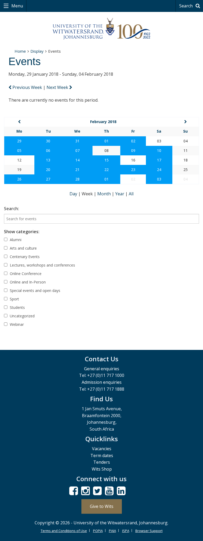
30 (48, 140)
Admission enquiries (102, 382)
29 (19, 140)
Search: (11, 208)
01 (106, 140)
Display (37, 51)
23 (133, 169)
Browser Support (149, 530)
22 (106, 169)
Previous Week (27, 87)
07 (77, 150)
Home (20, 51)
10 (159, 150)
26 (19, 179)
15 (106, 160)
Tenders (101, 462)
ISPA (125, 530)
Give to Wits (101, 506)
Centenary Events (24, 256)
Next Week (58, 87)
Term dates (101, 455)
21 (77, 169)
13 (48, 160)
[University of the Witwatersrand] (101, 29)
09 (133, 150)
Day (74, 194)
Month (104, 194)
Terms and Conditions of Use (64, 530)
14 (77, 160)
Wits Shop (102, 469)
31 (77, 140)
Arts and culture (23, 248)
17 (159, 160)
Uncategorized (22, 315)
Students (17, 307)
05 (19, 150)
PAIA (112, 530)
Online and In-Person (27, 282)
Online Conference (25, 273)
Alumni (15, 239)
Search (186, 6)
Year (120, 194)
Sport (14, 298)
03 (159, 179)
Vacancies (101, 449)
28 (77, 179)
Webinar (16, 324)
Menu (16, 6)
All (131, 194)
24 (159, 169)
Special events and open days (34, 290)
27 (48, 179)
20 (48, 169)
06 (48, 150)
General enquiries (101, 369)
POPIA (98, 530)
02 (133, 140)
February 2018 (103, 121)
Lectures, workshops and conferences (42, 265)
